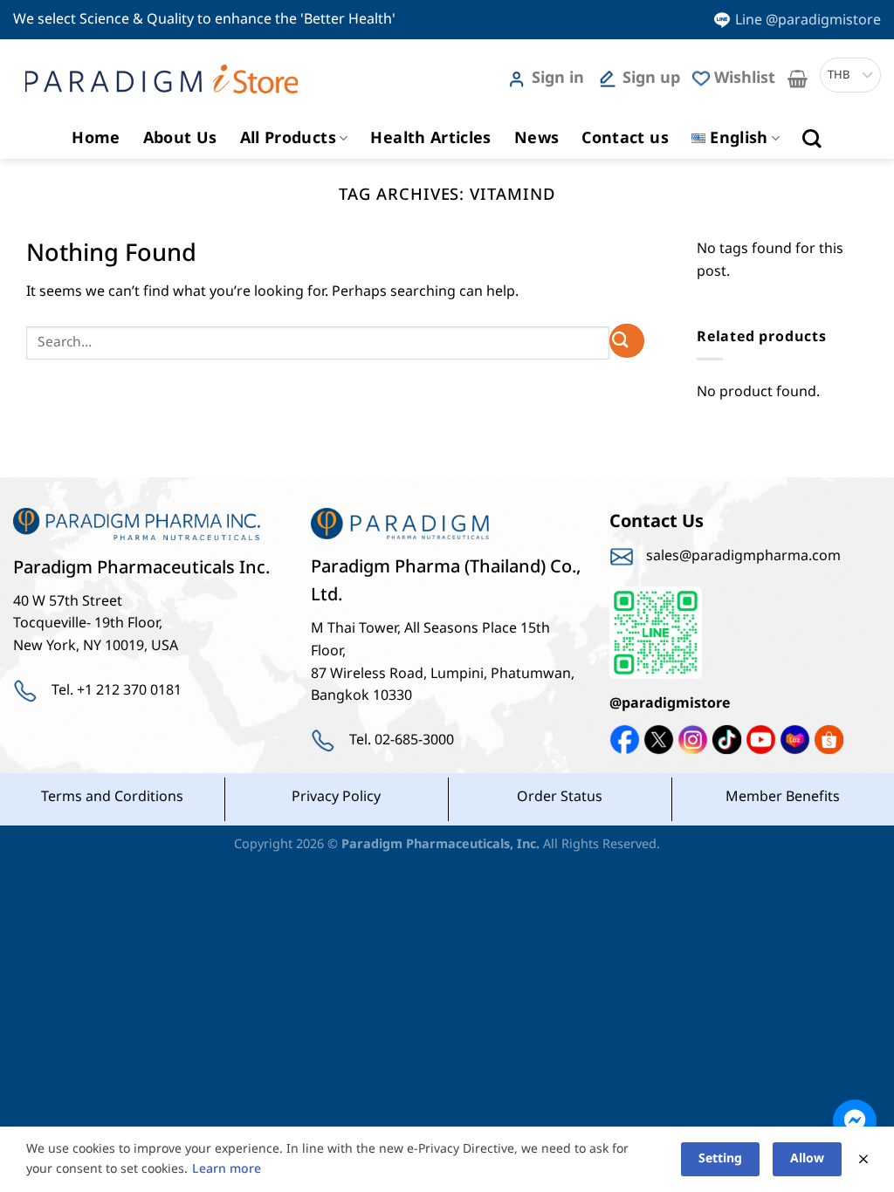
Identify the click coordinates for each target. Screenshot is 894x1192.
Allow (807, 1158)
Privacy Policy (336, 796)
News (536, 138)
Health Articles (430, 138)
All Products (288, 138)
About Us (180, 138)
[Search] (812, 139)
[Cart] (797, 78)
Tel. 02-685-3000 (401, 740)
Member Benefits (783, 796)
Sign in (558, 78)
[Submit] (626, 341)
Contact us (625, 138)
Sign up (651, 78)
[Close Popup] (863, 1159)
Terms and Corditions (112, 796)
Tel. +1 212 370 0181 (117, 690)
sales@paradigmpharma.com (743, 555)
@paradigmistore (669, 703)
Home (96, 138)
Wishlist (744, 78)
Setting (720, 1158)
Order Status (559, 796)
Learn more (226, 1169)
